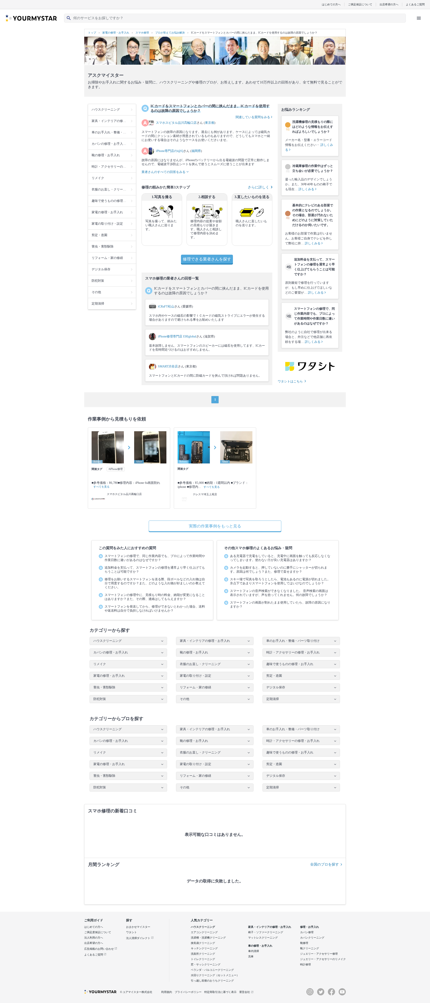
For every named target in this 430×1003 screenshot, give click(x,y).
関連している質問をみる (253, 117)
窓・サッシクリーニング (205, 964)
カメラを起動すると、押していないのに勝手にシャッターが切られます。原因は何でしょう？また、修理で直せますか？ (278, 569)
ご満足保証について (360, 4)
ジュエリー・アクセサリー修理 (319, 953)
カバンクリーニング (312, 937)
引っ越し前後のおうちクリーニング (212, 980)
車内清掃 (253, 951)
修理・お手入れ (309, 926)
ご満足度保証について (97, 932)
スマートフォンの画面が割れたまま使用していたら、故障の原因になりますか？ (280, 604)
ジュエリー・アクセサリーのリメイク (323, 959)
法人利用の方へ (93, 937)
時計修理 (305, 964)
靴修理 (304, 943)
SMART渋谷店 (168, 366)
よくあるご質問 (415, 4)
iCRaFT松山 (166, 306)
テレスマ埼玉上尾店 (205, 494)
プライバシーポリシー (188, 992)
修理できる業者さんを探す (207, 259)
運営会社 (244, 992)
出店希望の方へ (389, 4)
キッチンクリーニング (204, 948)
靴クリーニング (309, 948)
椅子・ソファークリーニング (265, 932)
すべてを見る (101, 486)
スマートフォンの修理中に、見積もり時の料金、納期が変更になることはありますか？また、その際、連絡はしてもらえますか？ (155, 597)
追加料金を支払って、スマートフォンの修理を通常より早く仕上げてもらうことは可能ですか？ (155, 569)
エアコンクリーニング (204, 932)
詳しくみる (307, 189)
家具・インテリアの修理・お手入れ (269, 926)
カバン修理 (307, 932)
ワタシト (131, 932)
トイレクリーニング (203, 959)
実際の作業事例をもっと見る (215, 526)
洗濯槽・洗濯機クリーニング (208, 937)
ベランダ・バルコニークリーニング (212, 969)
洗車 (251, 956)
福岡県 (196, 151)
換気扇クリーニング (203, 943)
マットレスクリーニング (263, 937)
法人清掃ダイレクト (138, 938)
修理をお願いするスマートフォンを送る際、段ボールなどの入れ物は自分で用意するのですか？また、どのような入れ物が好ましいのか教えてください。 (155, 583)
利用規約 (166, 992)
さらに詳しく (258, 187)
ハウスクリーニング (203, 926)
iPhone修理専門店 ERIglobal (177, 336)
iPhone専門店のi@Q (169, 151)
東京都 (209, 122)
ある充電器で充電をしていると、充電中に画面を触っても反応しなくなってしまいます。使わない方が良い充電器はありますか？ (280, 558)
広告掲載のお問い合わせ (99, 948)
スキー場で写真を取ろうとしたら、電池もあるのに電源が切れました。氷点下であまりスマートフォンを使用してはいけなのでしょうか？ (280, 581)
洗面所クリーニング (203, 953)
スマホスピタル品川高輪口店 (176, 122)
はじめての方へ (331, 4)
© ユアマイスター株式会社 (136, 992)
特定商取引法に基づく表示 (220, 992)
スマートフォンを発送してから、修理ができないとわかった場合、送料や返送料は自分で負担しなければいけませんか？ (155, 608)
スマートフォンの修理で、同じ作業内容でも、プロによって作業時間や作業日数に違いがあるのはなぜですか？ (155, 558)
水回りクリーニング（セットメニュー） (215, 975)
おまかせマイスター (138, 926)
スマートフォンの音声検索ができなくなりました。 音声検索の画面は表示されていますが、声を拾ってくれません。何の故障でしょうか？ (279, 593)
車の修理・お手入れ (260, 945)
